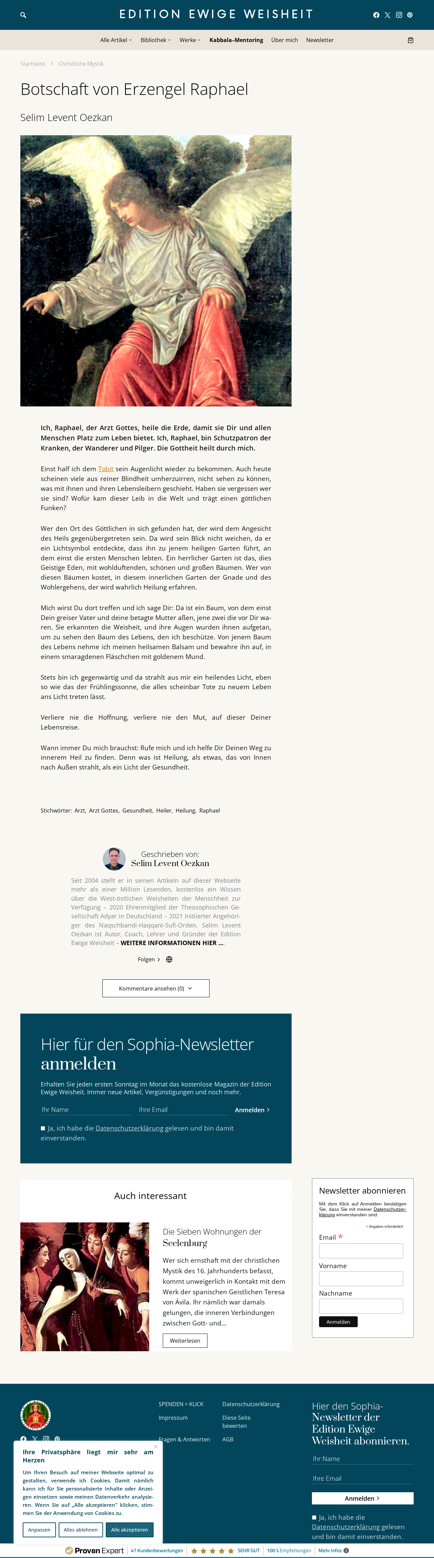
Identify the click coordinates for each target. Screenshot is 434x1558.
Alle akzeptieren (129, 1529)
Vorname (333, 1265)
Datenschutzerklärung (129, 1128)
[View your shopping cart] (411, 40)
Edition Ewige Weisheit (217, 14)
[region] (88, 1492)
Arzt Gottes (103, 810)
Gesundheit (137, 810)
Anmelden (249, 1109)
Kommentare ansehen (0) (151, 988)
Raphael (209, 810)
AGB (227, 1439)
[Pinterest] (409, 15)
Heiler (164, 810)
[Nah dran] (156, 1446)
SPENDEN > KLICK (181, 1404)
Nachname (335, 1293)
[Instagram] (399, 15)
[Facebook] (376, 15)
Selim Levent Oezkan (66, 117)
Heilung (185, 810)
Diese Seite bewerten (236, 1422)
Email (331, 1236)
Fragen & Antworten (184, 1439)
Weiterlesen (185, 1340)
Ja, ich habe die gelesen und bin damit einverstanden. (137, 1132)
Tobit (106, 468)
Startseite (32, 63)
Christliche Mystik (81, 63)
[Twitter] (387, 15)
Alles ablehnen (81, 1529)
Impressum (173, 1417)
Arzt (80, 810)
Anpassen (39, 1529)
